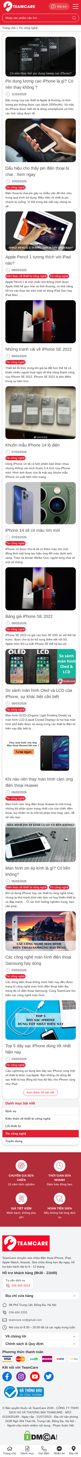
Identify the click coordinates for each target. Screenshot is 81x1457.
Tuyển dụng (13, 1141)
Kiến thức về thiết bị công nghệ (26, 276)
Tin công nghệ (15, 187)
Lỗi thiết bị (13, 1126)
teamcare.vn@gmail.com (25, 1319)
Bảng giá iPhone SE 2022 (29, 616)
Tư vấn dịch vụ (18, 1283)
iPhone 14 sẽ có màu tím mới (32, 530)
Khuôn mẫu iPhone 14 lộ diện (32, 445)
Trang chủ (9, 28)
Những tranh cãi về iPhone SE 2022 (38, 349)
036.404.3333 (18, 1312)
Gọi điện (43, 1453)
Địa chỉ (73, 1453)
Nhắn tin (59, 1453)
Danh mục (27, 1453)
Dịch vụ (10, 1111)
